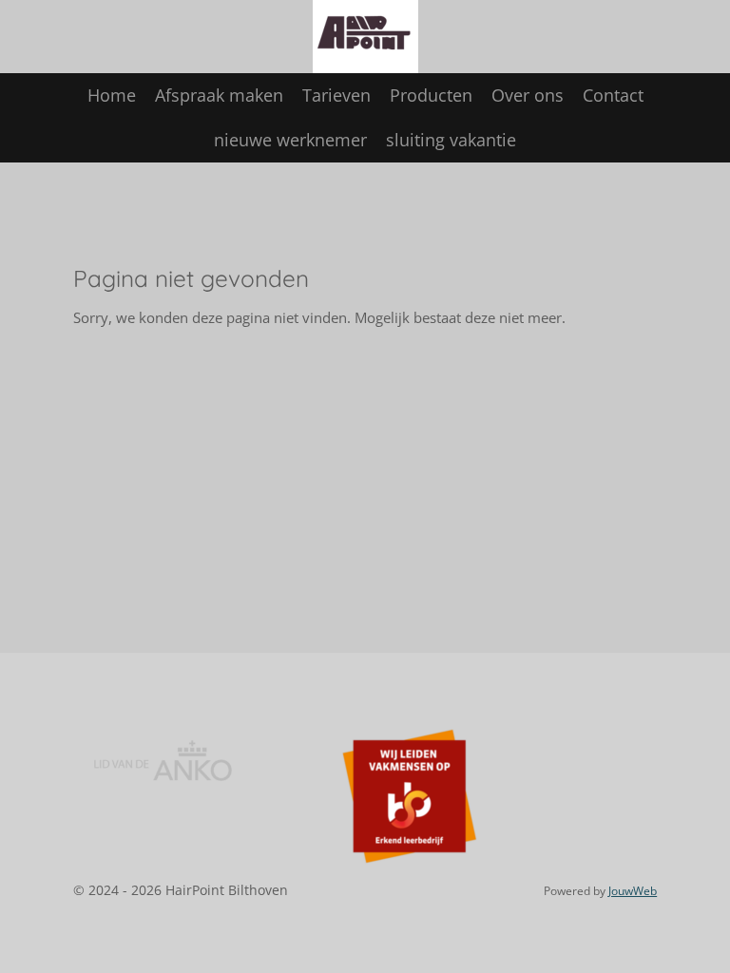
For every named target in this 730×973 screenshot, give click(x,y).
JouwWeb (632, 891)
